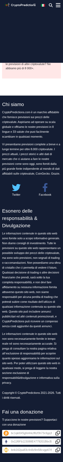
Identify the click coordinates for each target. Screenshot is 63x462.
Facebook (45, 194)
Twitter (16, 194)
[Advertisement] (31, 34)
